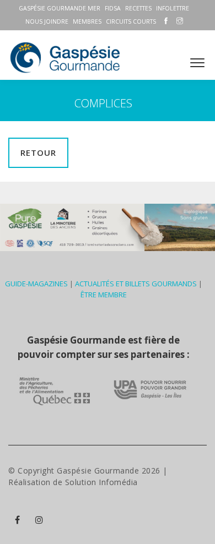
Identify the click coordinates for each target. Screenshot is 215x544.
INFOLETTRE (172, 8)
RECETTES (138, 8)
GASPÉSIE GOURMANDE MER (59, 8)
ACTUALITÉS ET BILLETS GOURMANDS (136, 284)
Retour (38, 152)
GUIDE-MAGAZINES (36, 284)
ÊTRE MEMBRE (103, 295)
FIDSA (113, 8)
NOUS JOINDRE (46, 21)
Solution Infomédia (101, 482)
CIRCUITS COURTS (131, 21)
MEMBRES (87, 21)
